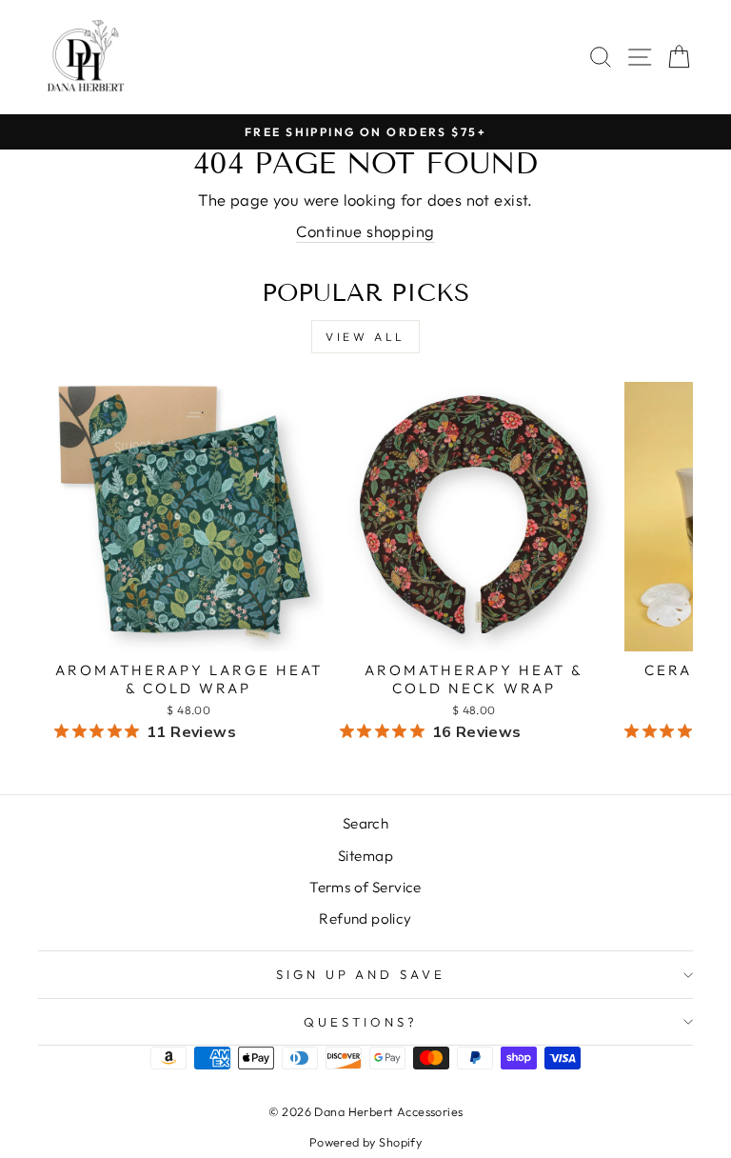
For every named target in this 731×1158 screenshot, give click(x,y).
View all (365, 336)
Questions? (361, 1021)
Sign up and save (361, 974)
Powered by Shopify (365, 1141)
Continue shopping (365, 231)
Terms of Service (365, 887)
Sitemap (365, 856)
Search (365, 823)
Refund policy (365, 918)
